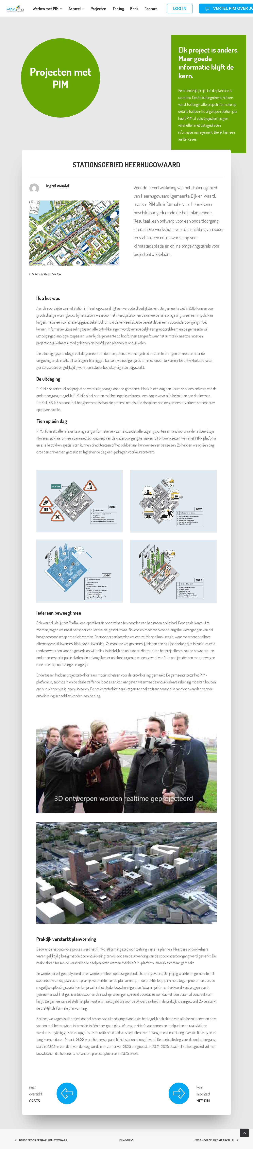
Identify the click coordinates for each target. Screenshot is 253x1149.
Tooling (118, 8)
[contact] (150, 1089)
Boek (134, 8)
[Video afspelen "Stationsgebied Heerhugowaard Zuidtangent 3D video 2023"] (126, 873)
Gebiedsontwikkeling (41, 274)
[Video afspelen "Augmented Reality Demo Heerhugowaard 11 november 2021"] (126, 762)
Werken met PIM (46, 8)
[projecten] (53, 1089)
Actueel (75, 8)
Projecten (98, 8)
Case (54, 274)
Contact (150, 8)
